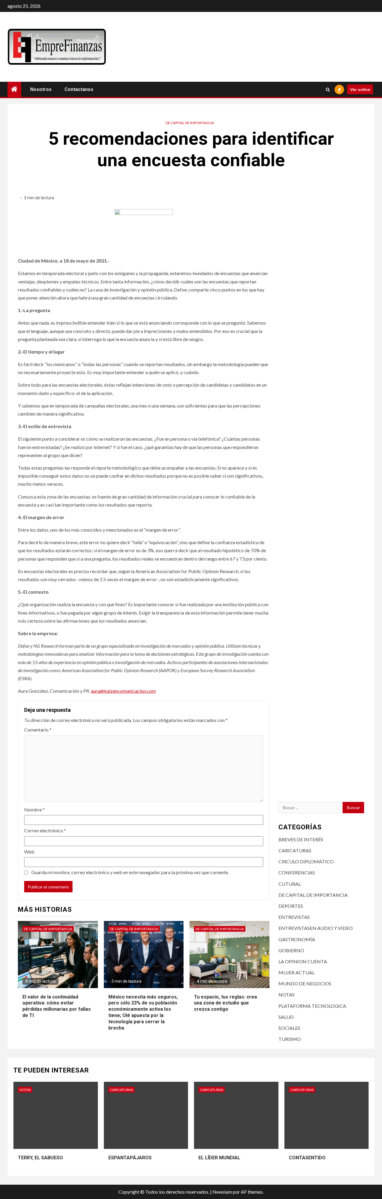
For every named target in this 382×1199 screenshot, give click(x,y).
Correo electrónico (45, 830)
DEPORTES (290, 906)
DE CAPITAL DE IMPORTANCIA (190, 123)
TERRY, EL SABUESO (40, 1158)
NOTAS (286, 994)
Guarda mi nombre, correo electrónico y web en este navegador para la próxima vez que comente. (130, 872)
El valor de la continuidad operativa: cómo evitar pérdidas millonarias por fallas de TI (56, 1006)
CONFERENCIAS (296, 872)
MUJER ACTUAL (296, 972)
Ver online (360, 89)
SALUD (286, 1017)
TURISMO (289, 1039)
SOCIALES (289, 1028)
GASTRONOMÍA (296, 939)
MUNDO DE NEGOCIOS (304, 983)
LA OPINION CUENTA (302, 961)
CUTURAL (289, 884)
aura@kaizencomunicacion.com (123, 691)
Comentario (38, 729)
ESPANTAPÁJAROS (130, 1158)
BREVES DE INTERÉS (300, 839)
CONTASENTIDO (307, 1158)
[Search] (328, 89)
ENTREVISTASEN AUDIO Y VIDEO (315, 928)
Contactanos (78, 89)
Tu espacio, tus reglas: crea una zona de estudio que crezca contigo (225, 1003)
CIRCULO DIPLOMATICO (306, 861)
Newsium (222, 1192)
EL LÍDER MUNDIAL (219, 1158)
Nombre (34, 809)
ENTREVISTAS (294, 917)
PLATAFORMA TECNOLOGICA (312, 1006)
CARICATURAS (294, 850)
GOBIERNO (291, 950)
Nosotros (41, 89)
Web (29, 851)
